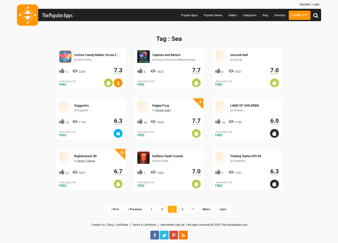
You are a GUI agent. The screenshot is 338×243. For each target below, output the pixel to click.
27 (67, 173)
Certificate (122, 224)
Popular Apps (189, 15)
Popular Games (213, 15)
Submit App (299, 15)
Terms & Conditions (144, 224)
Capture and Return (166, 55)
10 (67, 122)
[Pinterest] (173, 235)
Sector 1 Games (86, 160)
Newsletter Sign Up (172, 224)
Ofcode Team (163, 110)
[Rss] (183, 235)
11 (67, 72)
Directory (279, 15)
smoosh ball (239, 55)
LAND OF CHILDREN (244, 105)
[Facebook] (154, 235)
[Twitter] (164, 235)
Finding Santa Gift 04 (245, 156)
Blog (265, 15)
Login (315, 4)
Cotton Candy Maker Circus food (98, 55)
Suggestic (81, 105)
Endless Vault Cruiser (167, 156)
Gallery (233, 15)
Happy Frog (160, 105)
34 (145, 122)
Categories (249, 15)
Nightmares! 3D (85, 156)
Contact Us (98, 224)
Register (305, 4)
